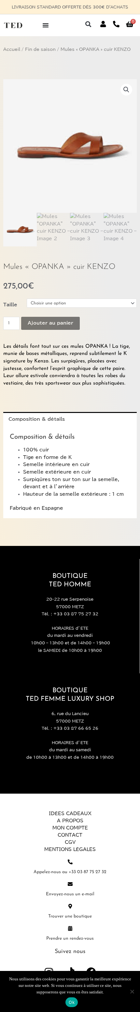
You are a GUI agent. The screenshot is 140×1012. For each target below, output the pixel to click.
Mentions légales (70, 849)
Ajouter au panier (50, 323)
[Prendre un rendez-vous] (70, 928)
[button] (88, 24)
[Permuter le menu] (45, 25)
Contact (70, 835)
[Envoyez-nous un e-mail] (70, 884)
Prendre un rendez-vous (70, 938)
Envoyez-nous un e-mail (70, 894)
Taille (10, 304)
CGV (70, 842)
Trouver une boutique (70, 916)
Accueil (11, 49)
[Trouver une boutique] (70, 906)
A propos (70, 820)
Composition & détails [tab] (36, 419)
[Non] (132, 991)
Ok (72, 1002)
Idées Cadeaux (70, 813)
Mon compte (70, 828)
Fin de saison (40, 49)
